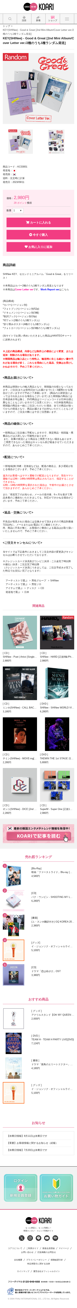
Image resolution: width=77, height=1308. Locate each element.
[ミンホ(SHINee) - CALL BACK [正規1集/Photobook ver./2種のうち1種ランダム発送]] (20, 683)
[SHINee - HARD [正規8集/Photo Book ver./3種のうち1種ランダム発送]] (57, 632)
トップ (6, 26)
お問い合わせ (27, 1252)
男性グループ (39, 580)
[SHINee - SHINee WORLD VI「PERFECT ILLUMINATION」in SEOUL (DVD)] (57, 683)
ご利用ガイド (32, 1248)
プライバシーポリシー (36, 1260)
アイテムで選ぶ (14, 588)
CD (42, 588)
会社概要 (18, 1260)
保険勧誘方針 (57, 1260)
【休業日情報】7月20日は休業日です (27, 1150)
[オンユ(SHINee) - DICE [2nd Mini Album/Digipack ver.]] (20, 785)
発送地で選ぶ (13, 592)
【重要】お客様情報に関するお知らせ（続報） (32, 1143)
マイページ (64, 1248)
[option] (38, 88)
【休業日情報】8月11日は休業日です (27, 1136)
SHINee (54, 580)
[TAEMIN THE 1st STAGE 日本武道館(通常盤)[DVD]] (57, 734)
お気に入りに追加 (40, 246)
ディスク (31, 588)
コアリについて (15, 1248)
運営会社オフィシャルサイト (46, 1271)
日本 (26, 592)
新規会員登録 (48, 1248)
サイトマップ (23, 1271)
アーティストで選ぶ (16, 580)
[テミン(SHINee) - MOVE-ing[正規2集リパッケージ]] (20, 734)
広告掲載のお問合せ (46, 1252)
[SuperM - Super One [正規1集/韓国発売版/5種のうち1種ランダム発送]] (57, 785)
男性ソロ (36, 584)
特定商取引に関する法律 (38, 1264)
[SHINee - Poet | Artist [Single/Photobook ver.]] (20, 632)
